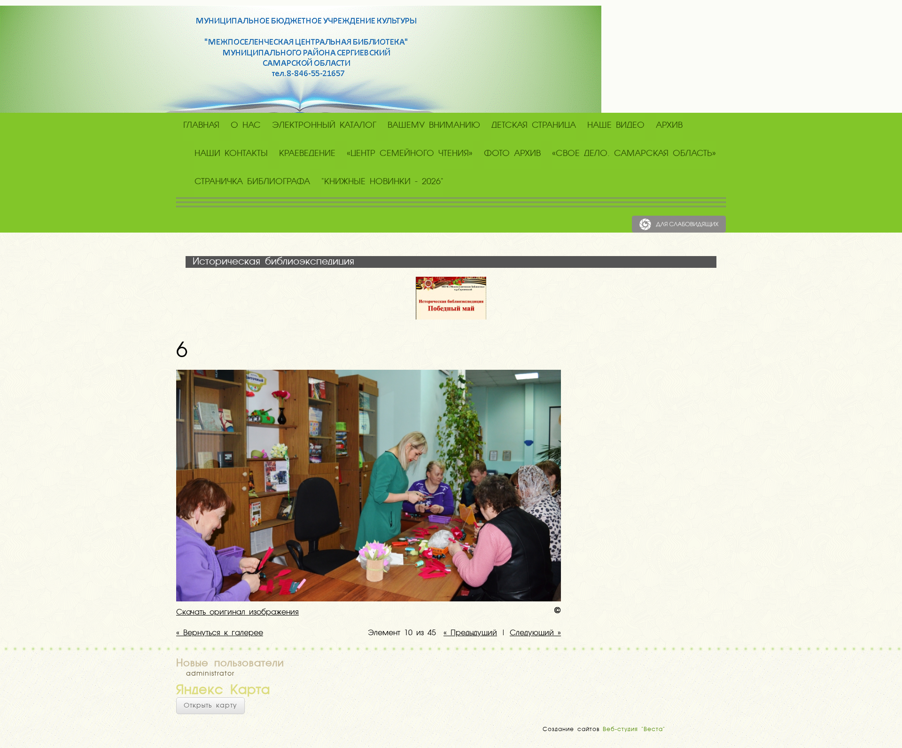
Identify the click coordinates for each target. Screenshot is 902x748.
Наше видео (616, 125)
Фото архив (512, 153)
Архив (669, 125)
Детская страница (533, 125)
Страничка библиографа (252, 182)
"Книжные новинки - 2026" (382, 182)
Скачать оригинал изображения (237, 612)
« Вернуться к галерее (219, 633)
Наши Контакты (231, 153)
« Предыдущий (470, 633)
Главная (201, 125)
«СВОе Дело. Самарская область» (634, 153)
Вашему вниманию (434, 125)
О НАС (246, 125)
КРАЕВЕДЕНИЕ (307, 153)
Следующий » (535, 633)
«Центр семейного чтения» (410, 153)
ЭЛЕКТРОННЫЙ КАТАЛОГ (324, 125)
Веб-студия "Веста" (634, 729)
